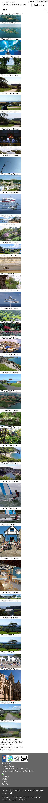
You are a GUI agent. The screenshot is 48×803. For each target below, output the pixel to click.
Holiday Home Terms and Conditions (18, 771)
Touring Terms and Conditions (15, 768)
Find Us (5, 776)
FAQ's (4, 781)
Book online (38, 5)
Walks (4, 779)
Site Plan (6, 784)
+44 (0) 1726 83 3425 (14, 790)
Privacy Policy (8, 766)
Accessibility (7, 763)
